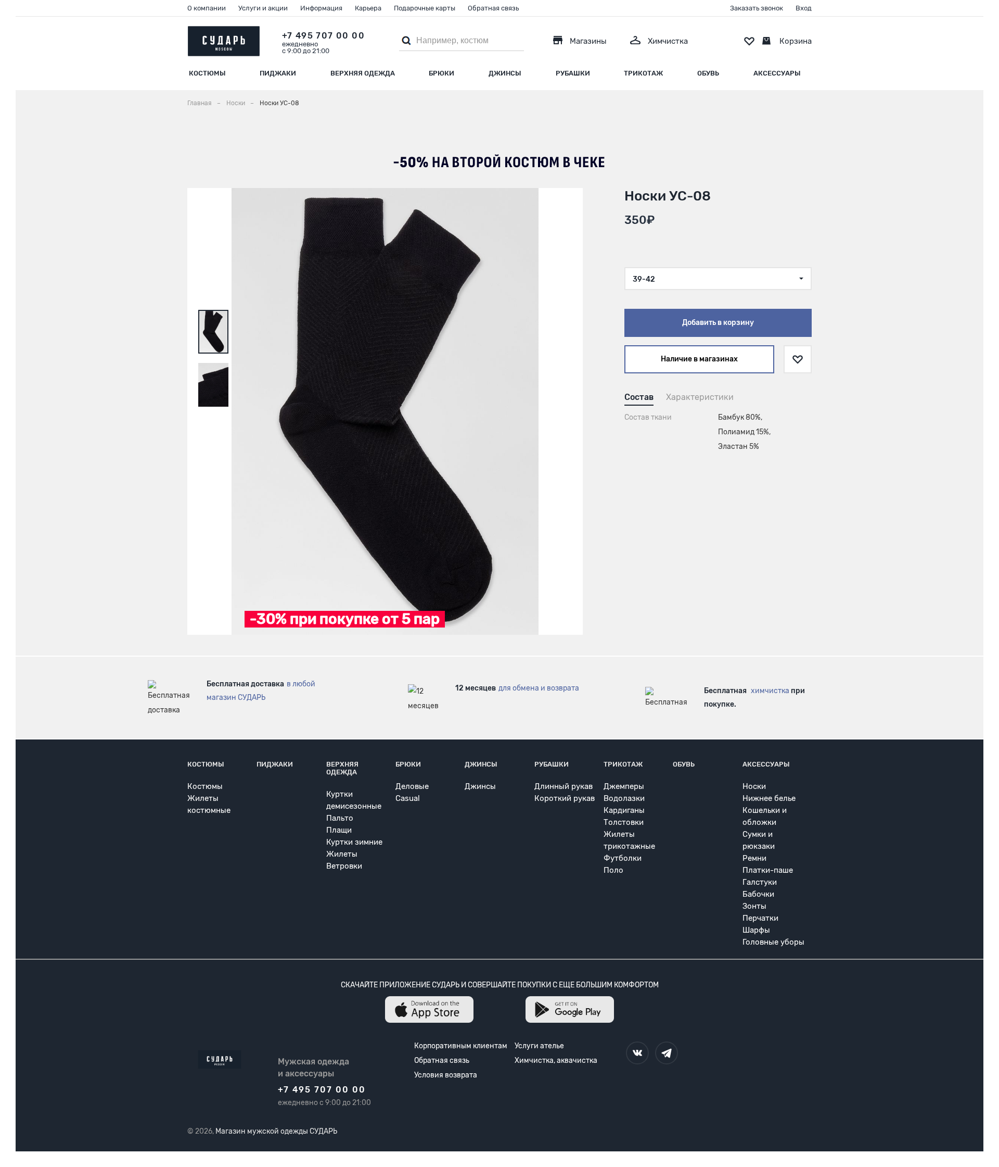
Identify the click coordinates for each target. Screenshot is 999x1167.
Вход (804, 8)
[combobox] (718, 278)
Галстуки (759, 882)
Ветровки (344, 866)
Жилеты (341, 854)
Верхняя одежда (362, 73)
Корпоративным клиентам (460, 1045)
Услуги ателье (539, 1045)
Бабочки (758, 894)
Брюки (441, 73)
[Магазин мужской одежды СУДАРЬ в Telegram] (666, 1052)
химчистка (770, 690)
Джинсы (505, 73)
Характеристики (700, 397)
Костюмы (207, 73)
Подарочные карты (424, 8)
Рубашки (573, 73)
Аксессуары (777, 73)
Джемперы (624, 786)
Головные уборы (773, 942)
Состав (639, 397)
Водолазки (624, 798)
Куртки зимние (354, 842)
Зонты (754, 906)
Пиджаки (278, 73)
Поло (613, 870)
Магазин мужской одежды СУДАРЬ (276, 1131)
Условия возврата (445, 1075)
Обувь (708, 73)
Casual (407, 798)
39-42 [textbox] (644, 279)
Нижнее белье (769, 798)
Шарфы (756, 930)
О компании (206, 8)
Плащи (339, 830)
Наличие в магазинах (699, 359)
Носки (754, 786)
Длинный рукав (563, 786)
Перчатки (760, 918)
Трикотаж (643, 73)
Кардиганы (624, 810)
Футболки (623, 858)
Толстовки (624, 822)
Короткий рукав (564, 798)
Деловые (412, 786)
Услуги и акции (263, 8)
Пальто (339, 818)
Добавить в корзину (718, 322)
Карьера (368, 8)
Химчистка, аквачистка (556, 1060)
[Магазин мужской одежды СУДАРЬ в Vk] (637, 1052)
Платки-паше (767, 870)
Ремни (754, 858)
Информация (321, 8)
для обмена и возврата (538, 688)
